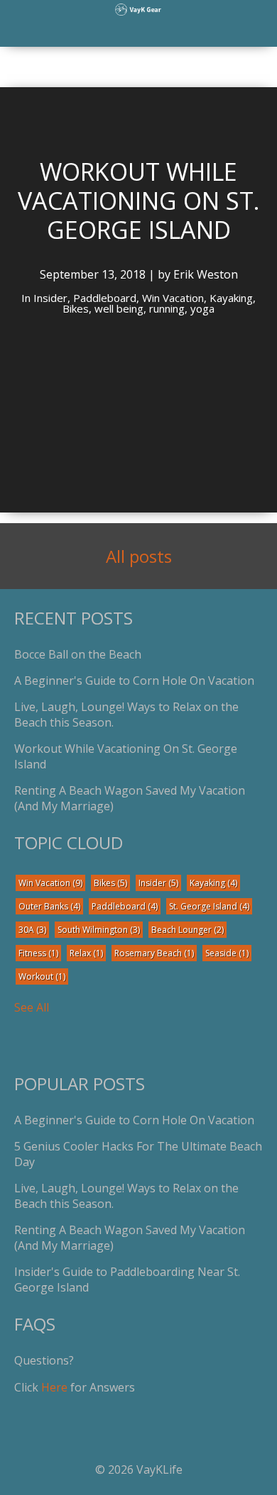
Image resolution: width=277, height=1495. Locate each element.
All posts (139, 556)
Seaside (227, 953)
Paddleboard (125, 906)
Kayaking (213, 883)
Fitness (38, 953)
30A (32, 930)
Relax (86, 953)
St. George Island (209, 906)
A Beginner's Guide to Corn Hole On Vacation (134, 680)
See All (31, 1007)
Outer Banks (49, 906)
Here (54, 1387)
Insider (158, 883)
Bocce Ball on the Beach (77, 654)
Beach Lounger (187, 930)
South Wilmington (99, 930)
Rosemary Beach (154, 953)
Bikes (110, 883)
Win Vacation (50, 883)
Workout (41, 976)
